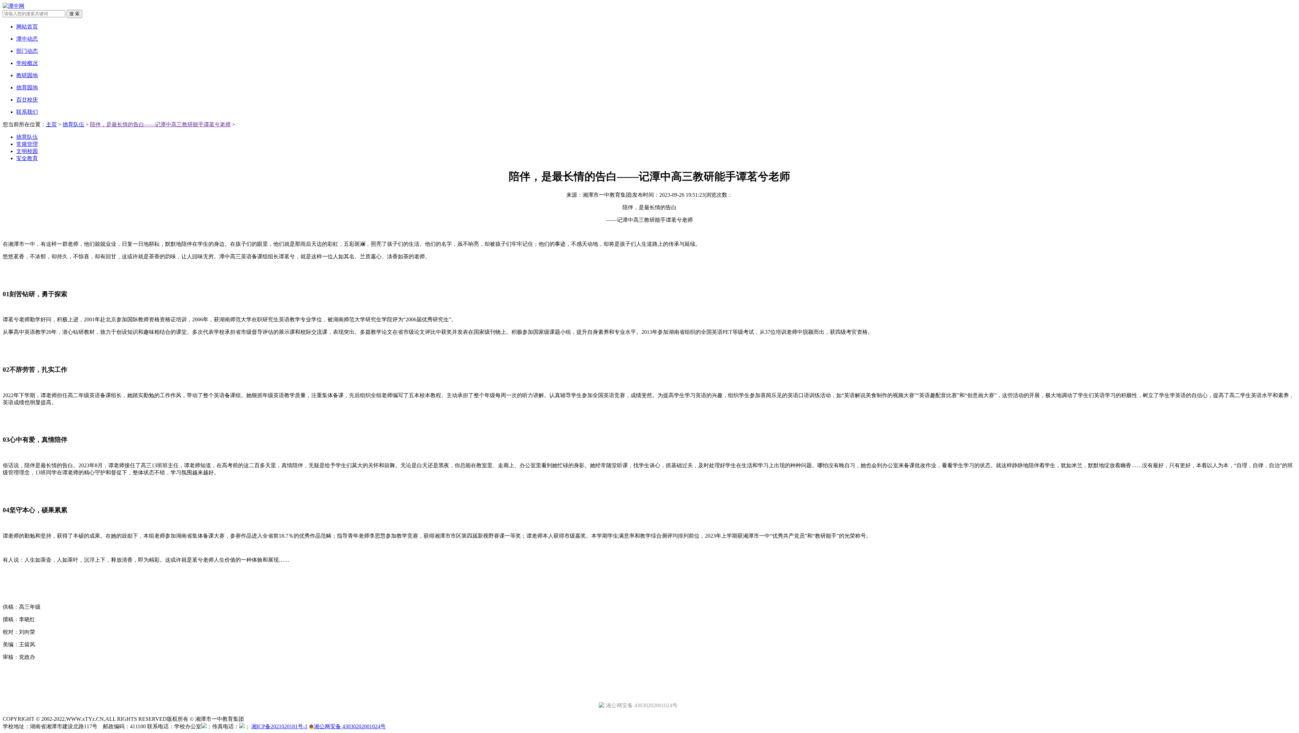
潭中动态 (27, 39)
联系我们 (27, 112)
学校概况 (27, 63)
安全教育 (27, 158)
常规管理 (27, 144)
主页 (51, 124)
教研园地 (27, 75)
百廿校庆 (27, 100)
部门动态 (27, 51)
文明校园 (27, 151)
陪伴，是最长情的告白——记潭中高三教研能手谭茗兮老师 (160, 124)
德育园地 (27, 87)
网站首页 (27, 26)
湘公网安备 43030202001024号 (350, 726)
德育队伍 (73, 124)
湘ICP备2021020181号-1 (279, 726)
